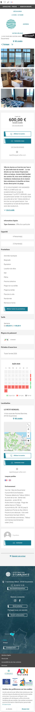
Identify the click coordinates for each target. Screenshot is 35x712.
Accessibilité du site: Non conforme (11, 662)
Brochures (4, 665)
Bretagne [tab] (5, 642)
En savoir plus (6, 704)
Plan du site (5, 658)
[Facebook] (19, 600)
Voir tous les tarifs (17, 125)
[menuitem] (17, 11)
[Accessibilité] (1, 2)
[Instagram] (15, 600)
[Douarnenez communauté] (26, 682)
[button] (8, 2)
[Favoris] (5, 2)
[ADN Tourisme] (22, 672)
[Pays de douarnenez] (9, 672)
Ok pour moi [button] (25, 709)
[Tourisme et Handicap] (6, 682)
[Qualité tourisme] (15, 682)
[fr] (12, 2)
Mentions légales (6, 655)
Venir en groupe (26, 6)
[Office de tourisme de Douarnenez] (17, 576)
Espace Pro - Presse (10, 6)
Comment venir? (11, 648)
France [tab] (5, 640)
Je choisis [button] (9, 709)
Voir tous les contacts (17, 147)
